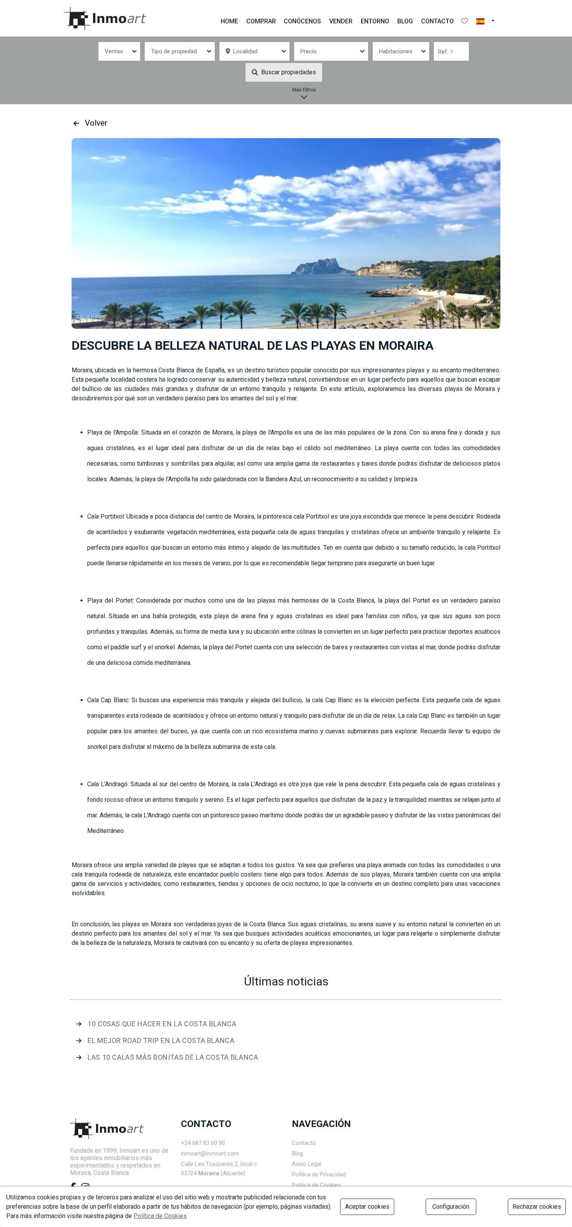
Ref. (444, 51)
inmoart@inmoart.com (210, 1153)
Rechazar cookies (536, 1206)
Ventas (114, 51)
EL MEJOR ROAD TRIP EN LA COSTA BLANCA (161, 1040)
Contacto (437, 21)
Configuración (450, 1206)
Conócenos (302, 21)
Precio (308, 51)
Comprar (261, 21)
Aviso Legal (306, 1163)
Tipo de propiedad (174, 51)
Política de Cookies (316, 1184)
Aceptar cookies (367, 1206)
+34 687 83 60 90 (203, 1142)
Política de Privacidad (319, 1174)
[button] (488, 21)
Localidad (244, 51)
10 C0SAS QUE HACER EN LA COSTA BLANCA (162, 1024)
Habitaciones (395, 51)
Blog (405, 21)
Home (229, 21)
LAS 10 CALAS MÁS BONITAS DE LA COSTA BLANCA (173, 1057)
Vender (341, 21)
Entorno (375, 21)
